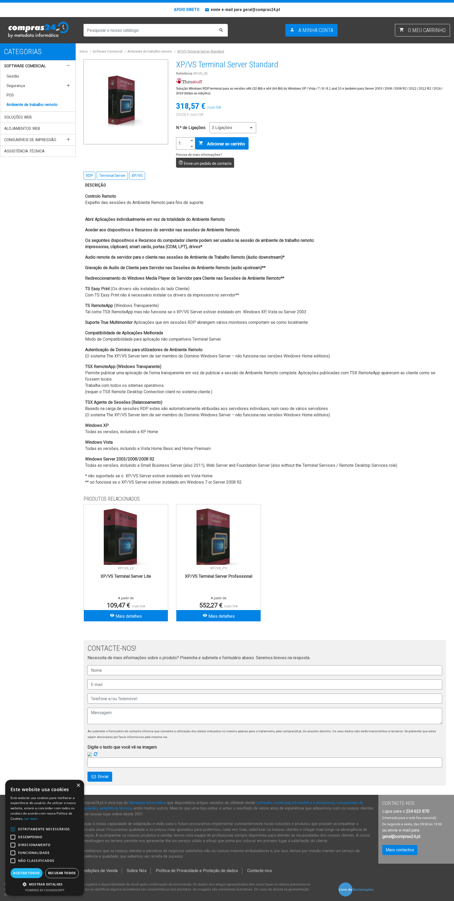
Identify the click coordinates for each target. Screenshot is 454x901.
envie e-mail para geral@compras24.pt (245, 9)
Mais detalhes (126, 616)
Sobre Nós (137, 870)
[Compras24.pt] (38, 30)
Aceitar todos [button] (26, 873)
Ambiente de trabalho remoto (32, 104)
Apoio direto (186, 9)
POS (10, 95)
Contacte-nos (259, 870)
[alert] (44, 838)
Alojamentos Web (22, 128)
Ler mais (31, 818)
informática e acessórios (313, 803)
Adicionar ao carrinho (222, 143)
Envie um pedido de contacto (205, 163)
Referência (184, 73)
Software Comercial (25, 66)
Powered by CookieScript (44, 890)
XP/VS (137, 175)
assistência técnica (115, 808)
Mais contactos (400, 849)
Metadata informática (147, 803)
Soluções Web (18, 117)
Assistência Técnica (24, 151)
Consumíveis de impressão (30, 139)
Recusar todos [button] (62, 873)
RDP (89, 175)
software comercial (273, 803)
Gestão (13, 76)
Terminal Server (112, 175)
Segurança (16, 85)
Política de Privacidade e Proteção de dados (197, 870)
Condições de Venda (99, 870)
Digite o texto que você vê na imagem (122, 747)
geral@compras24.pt (401, 836)
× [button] (78, 785)
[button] (45, 884)
